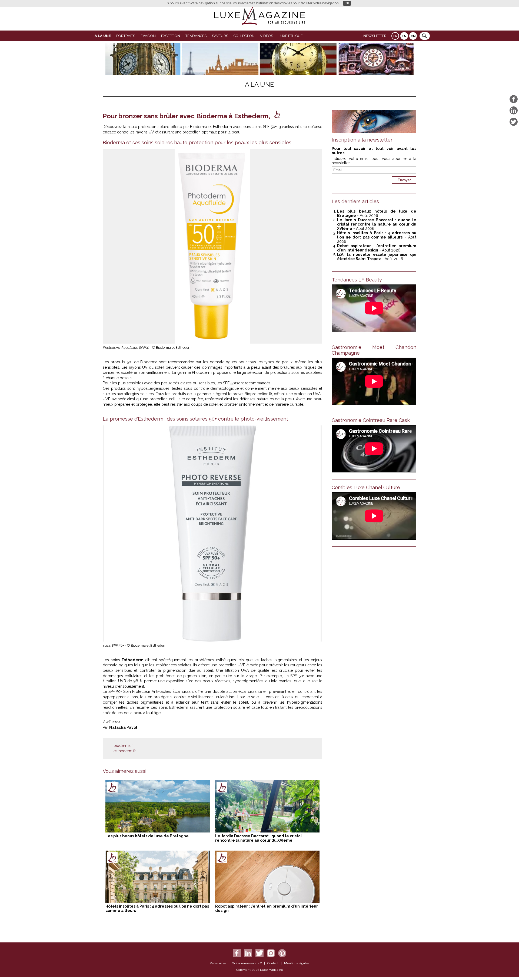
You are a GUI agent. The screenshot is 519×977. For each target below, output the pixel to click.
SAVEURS (220, 36)
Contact (272, 963)
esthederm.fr (125, 751)
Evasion (148, 36)
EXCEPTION (170, 36)
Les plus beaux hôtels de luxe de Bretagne (147, 836)
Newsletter (375, 36)
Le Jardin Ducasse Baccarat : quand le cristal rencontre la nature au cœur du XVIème (258, 838)
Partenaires (218, 963)
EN (404, 36)
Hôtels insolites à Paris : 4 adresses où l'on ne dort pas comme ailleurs (376, 235)
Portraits (125, 36)
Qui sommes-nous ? (247, 963)
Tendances (196, 36)
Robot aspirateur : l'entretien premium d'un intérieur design (376, 248)
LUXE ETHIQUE (290, 36)
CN (413, 36)
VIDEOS (266, 36)
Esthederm (133, 660)
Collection (244, 36)
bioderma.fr (124, 745)
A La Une (103, 36)
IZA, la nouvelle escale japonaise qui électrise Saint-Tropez (376, 256)
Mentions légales (296, 963)
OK (347, 3)
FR (395, 36)
